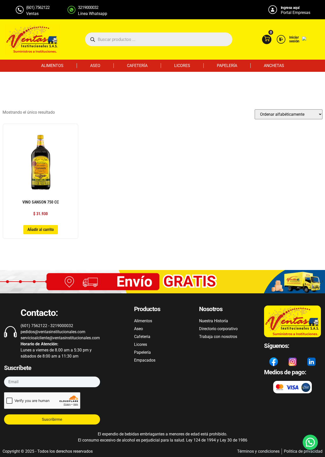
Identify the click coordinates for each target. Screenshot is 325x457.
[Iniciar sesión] (281, 39)
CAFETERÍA (137, 65)
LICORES (182, 65)
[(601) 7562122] (20, 10)
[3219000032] (71, 10)
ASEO (95, 65)
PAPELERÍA (227, 65)
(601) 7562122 (38, 7)
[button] (310, 442)
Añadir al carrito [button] (40, 229)
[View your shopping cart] (266, 39)
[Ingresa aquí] (272, 9)
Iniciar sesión (294, 39)
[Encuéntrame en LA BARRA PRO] (304, 39)
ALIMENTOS (52, 65)
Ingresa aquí (290, 8)
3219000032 (88, 7)
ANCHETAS (274, 65)
